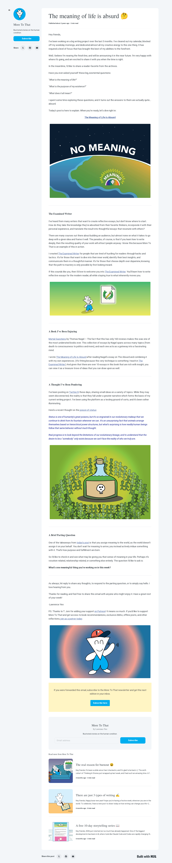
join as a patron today (71, 618)
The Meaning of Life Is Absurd (71, 357)
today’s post (83, 542)
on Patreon (100, 611)
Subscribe (26, 38)
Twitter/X (74, 392)
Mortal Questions (57, 339)
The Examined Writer (68, 253)
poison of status (88, 410)
